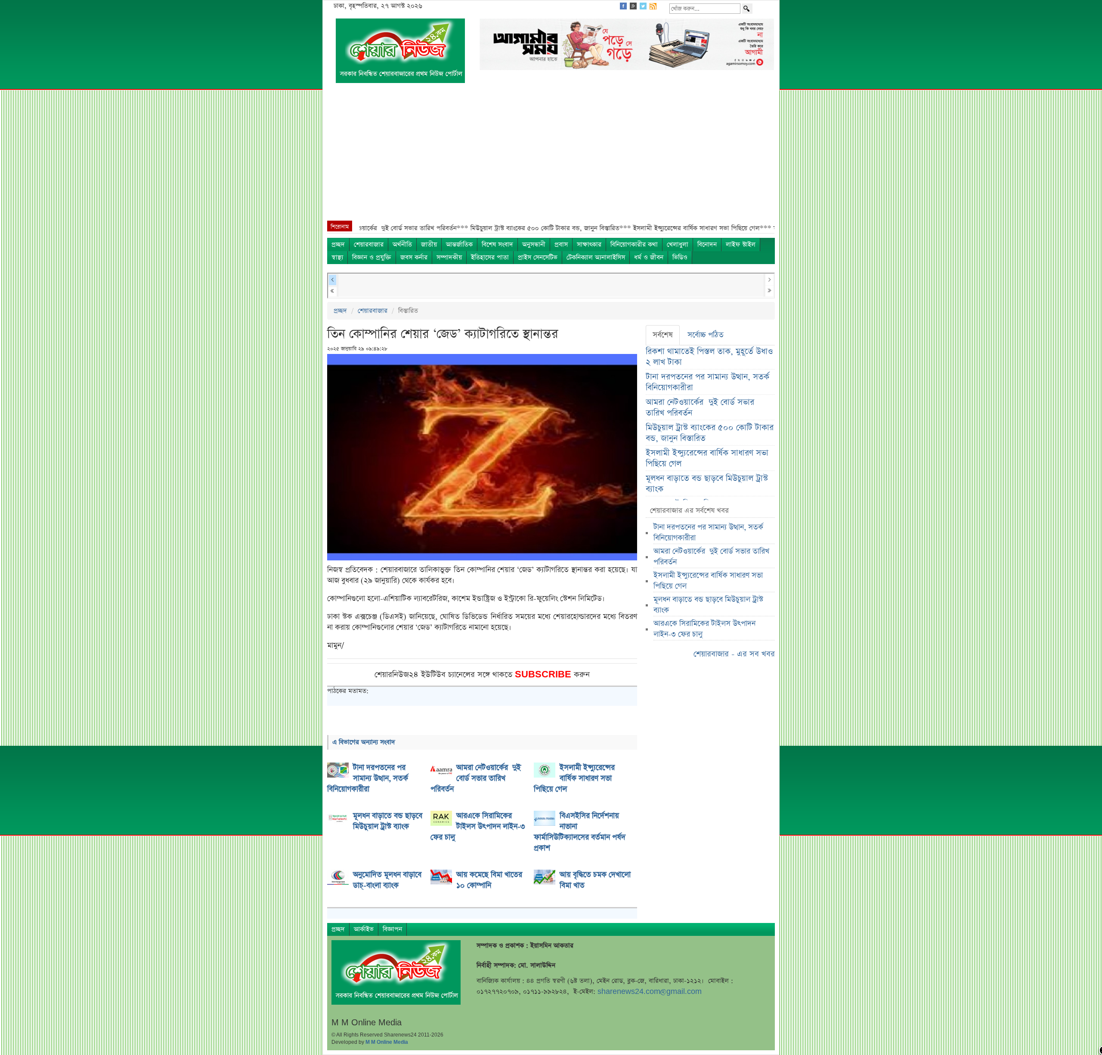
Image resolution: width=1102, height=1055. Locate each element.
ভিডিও (679, 257)
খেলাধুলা (677, 244)
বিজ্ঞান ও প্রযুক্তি (371, 257)
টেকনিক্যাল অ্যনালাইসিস (595, 257)
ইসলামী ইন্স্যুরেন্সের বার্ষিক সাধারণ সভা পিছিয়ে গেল (707, 458)
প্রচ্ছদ (338, 244)
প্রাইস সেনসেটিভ (537, 257)
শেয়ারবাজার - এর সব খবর (734, 654)
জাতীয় (429, 244)
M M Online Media (386, 1042)
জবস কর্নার (413, 257)
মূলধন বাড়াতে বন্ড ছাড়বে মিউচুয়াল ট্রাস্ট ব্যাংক (707, 484)
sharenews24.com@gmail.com (649, 991)
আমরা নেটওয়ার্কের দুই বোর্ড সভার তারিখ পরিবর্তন (700, 408)
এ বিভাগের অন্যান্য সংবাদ (363, 742)
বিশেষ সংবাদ (497, 244)
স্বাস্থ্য (337, 257)
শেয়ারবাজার (369, 244)
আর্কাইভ (364, 929)
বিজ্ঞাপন (392, 929)
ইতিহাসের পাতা (490, 257)
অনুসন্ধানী (533, 244)
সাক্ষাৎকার (589, 244)
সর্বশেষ (663, 335)
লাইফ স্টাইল (740, 244)
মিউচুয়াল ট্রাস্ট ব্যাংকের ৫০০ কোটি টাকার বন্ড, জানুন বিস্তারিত (710, 433)
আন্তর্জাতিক (459, 244)
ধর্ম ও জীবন (648, 257)
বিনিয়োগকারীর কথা (634, 244)
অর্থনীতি (402, 244)
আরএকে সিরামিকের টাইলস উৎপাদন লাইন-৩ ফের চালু (704, 629)
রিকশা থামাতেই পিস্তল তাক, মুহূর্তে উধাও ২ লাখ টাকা (709, 357)
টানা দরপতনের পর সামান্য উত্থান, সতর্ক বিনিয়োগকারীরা (707, 382)
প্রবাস (561, 244)
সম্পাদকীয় (449, 257)
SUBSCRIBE (544, 674)
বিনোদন (707, 244)
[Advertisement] (551, 156)
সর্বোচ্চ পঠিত (705, 335)
